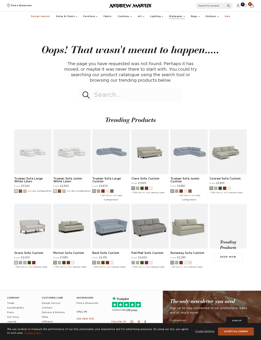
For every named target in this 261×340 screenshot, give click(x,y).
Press (10, 312)
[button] (204, 331)
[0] (245, 5)
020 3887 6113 (85, 319)
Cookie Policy (32, 333)
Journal (11, 322)
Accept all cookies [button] (236, 331)
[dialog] (130, 331)
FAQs (45, 317)
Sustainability (15, 308)
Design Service (51, 303)
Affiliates (47, 322)
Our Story (13, 317)
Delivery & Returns (53, 312)
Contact (47, 308)
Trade (10, 303)
